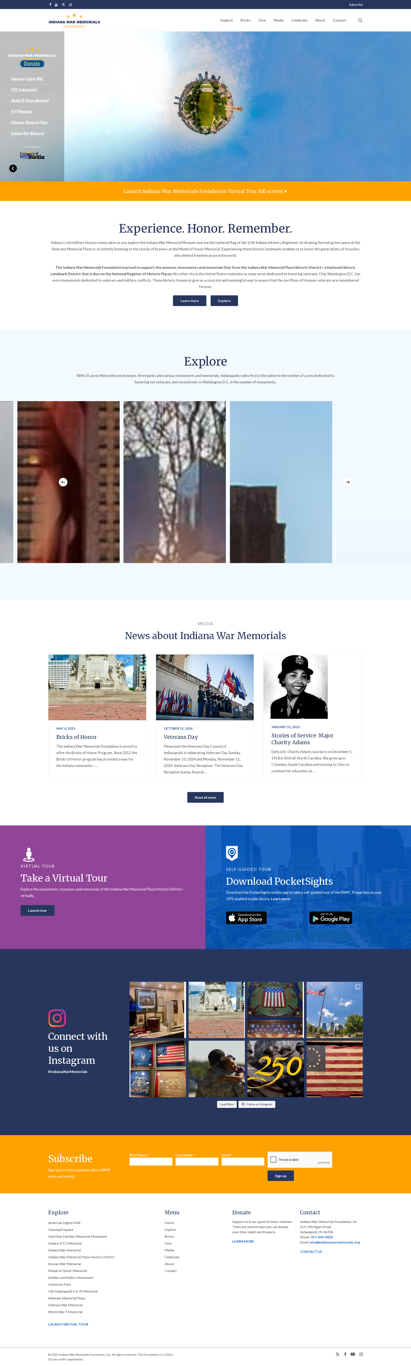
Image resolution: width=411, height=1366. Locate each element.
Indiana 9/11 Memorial (65, 1243)
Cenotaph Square (60, 1229)
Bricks (169, 1236)
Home (169, 1223)
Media (169, 1250)
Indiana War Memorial (64, 1250)
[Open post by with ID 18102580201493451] (335, 1010)
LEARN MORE (243, 1241)
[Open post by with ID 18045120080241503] (275, 1069)
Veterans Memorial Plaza (66, 1298)
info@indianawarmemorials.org (335, 1242)
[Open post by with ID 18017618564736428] (158, 1010)
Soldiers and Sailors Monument (70, 1277)
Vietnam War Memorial (65, 1305)
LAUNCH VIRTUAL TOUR (68, 1324)
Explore (170, 1229)
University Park (59, 1284)
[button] (189, 300)
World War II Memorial (65, 1312)
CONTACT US (311, 1251)
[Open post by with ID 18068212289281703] (217, 1010)
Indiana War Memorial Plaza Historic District (81, 1257)
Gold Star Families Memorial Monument (77, 1236)
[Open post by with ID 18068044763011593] (158, 1069)
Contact (171, 1271)
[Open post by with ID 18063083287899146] (335, 1069)
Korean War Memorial (64, 1264)
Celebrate (172, 1257)
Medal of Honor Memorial (67, 1271)
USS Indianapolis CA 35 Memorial (73, 1291)
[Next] (348, 482)
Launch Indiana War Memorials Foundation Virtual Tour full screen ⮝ (206, 191)
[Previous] (63, 482)
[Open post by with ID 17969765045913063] (217, 1069)
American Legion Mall (64, 1223)
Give (168, 1243)
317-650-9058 (321, 1237)
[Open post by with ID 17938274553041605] (275, 1010)
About (169, 1264)
